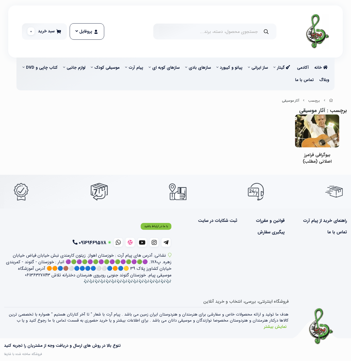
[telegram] (166, 242)
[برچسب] (321, 326)
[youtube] (142, 242)
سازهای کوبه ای (166, 67)
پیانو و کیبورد (231, 67)
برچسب (314, 101)
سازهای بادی (200, 67)
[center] (266, 32)
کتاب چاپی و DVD (42, 67)
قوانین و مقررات (270, 220)
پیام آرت (136, 67)
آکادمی (303, 67)
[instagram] (154, 242)
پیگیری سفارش (270, 232)
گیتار (281, 67)
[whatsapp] (118, 242)
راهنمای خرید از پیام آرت (325, 220)
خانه (318, 67)
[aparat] (130, 242)
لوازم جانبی (76, 67)
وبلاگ (324, 80)
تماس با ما (304, 80)
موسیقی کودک (107, 67)
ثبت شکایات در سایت (217, 220)
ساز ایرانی (259, 67)
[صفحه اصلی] (331, 101)
